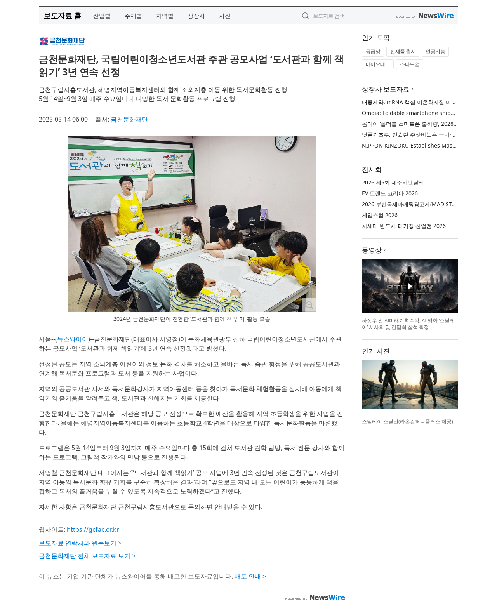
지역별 (165, 15)
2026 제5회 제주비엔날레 (393, 182)
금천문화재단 (129, 119)
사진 (225, 15)
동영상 (372, 249)
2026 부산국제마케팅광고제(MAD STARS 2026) (419, 204)
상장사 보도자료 (386, 89)
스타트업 (409, 64)
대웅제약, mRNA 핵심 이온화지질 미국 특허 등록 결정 (428, 102)
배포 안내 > (250, 576)
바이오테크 (378, 64)
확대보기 (309, 305)
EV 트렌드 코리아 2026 (390, 193)
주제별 (133, 15)
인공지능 (435, 51)
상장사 (196, 15)
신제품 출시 (402, 51)
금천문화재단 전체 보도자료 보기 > (87, 555)
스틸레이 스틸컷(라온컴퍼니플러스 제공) (407, 421)
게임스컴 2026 (380, 215)
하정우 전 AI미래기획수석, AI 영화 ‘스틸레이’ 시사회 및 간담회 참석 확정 (408, 324)
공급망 (373, 51)
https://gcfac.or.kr (93, 529)
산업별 (102, 15)
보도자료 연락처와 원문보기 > (80, 543)
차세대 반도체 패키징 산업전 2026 (404, 226)
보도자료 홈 (62, 15)
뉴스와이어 (72, 339)
